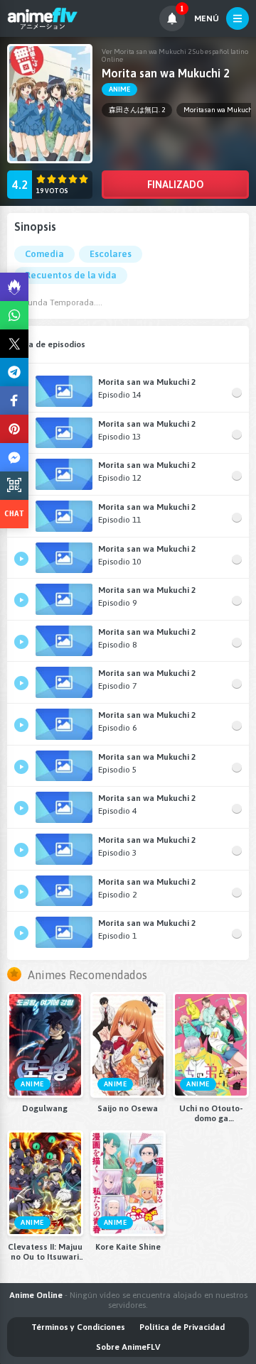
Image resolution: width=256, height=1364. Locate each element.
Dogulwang (45, 1108)
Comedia (44, 254)
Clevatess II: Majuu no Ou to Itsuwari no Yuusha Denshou (45, 1252)
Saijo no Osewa (127, 1108)
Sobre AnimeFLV (128, 1347)
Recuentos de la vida (71, 275)
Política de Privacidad (182, 1327)
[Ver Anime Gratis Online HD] (42, 18)
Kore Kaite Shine (128, 1247)
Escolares (111, 254)
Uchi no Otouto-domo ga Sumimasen (210, 1113)
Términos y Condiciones (78, 1327)
